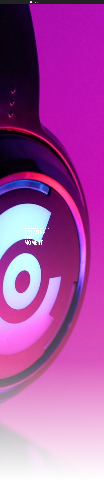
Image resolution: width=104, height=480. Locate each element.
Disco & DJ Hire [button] (54, 2)
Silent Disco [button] (60, 2)
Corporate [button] (65, 2)
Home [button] (45, 2)
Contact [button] (74, 2)
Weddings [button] (49, 2)
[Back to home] (33, 2)
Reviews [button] (70, 2)
